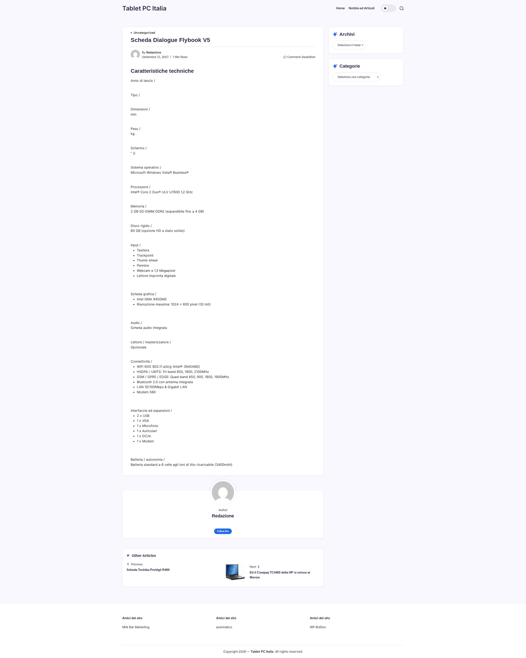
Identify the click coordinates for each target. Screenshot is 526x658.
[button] (388, 8)
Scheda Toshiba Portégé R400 (148, 569)
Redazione (153, 52)
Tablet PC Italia (144, 8)
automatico (224, 627)
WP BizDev (318, 627)
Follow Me (223, 531)
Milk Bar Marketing (135, 627)
